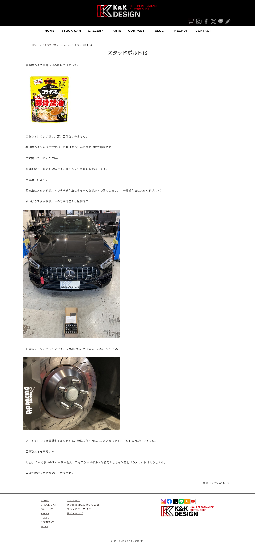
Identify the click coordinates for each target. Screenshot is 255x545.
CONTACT (203, 30)
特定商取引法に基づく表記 (83, 504)
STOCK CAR (71, 30)
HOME (49, 30)
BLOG (159, 30)
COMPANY (136, 30)
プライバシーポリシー (80, 509)
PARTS (115, 30)
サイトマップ (75, 513)
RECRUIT (181, 30)
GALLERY (95, 30)
